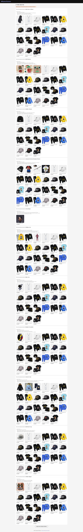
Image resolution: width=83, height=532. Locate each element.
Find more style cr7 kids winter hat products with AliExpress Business (25, 6)
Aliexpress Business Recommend (45, 530)
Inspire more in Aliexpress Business (41, 526)
